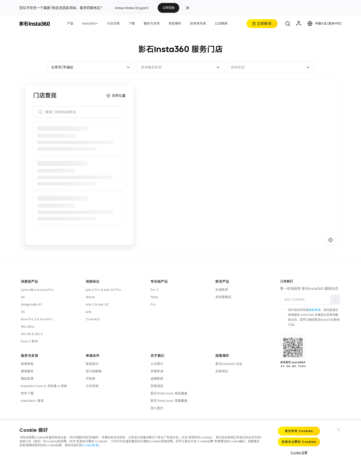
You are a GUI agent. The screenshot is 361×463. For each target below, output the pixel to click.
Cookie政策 (90, 445)
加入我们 (157, 408)
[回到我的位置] (330, 240)
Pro (153, 304)
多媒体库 (157, 371)
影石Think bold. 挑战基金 (169, 393)
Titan (154, 297)
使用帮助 (27, 364)
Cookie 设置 (299, 452)
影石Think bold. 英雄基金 (169, 400)
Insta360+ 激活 (32, 400)
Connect (92, 319)
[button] (144, 8)
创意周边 (221, 371)
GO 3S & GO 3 (31, 334)
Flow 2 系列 (29, 341)
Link (88, 311)
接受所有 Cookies (299, 431)
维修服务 (27, 371)
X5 (23, 311)
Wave (90, 297)
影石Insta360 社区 (228, 364)
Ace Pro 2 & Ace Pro (37, 319)
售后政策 (27, 378)
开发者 (90, 378)
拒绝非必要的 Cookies (299, 442)
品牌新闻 (157, 378)
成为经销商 (94, 371)
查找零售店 (223, 297)
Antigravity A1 (31, 304)
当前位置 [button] (118, 95)
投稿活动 (157, 386)
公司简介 (157, 364)
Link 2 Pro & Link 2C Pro (103, 289)
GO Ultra (27, 326)
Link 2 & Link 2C (97, 304)
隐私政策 (314, 310)
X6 (23, 297)
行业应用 (92, 386)
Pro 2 (155, 289)
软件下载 (27, 393)
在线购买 (221, 289)
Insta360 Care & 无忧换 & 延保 (44, 386)
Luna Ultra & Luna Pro (37, 289)
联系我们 (92, 364)
